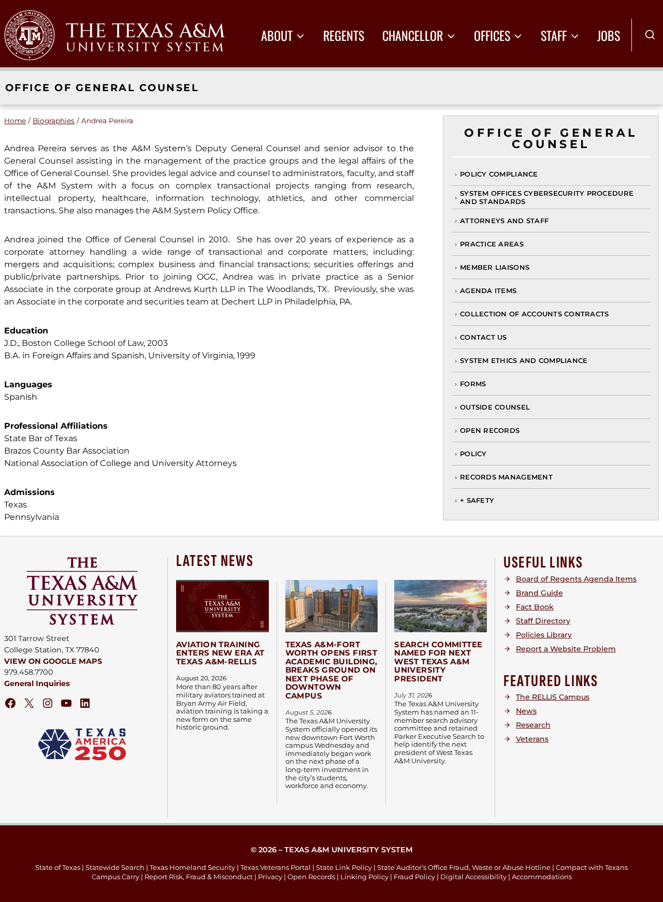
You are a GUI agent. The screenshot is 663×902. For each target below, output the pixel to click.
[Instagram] (47, 703)
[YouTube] (66, 703)
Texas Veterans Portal (275, 867)
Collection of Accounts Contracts (534, 314)
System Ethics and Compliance (523, 360)
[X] (29, 703)
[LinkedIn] (85, 703)
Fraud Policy (414, 876)
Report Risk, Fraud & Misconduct (199, 876)
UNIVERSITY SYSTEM (145, 47)
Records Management (506, 477)
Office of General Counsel (102, 87)
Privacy (270, 876)
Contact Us (483, 337)
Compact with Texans (592, 867)
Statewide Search (115, 867)
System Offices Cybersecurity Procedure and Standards (546, 197)
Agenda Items (488, 290)
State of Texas (57, 867)
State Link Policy (344, 867)
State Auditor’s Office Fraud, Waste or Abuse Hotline (464, 867)
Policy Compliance (499, 174)
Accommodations (542, 876)
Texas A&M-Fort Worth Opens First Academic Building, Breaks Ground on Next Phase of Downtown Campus (331, 670)
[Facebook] (10, 703)
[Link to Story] (222, 606)
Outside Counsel (495, 407)
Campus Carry (115, 876)
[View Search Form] (650, 35)
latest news (215, 561)
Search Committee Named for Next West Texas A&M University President (438, 661)
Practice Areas (492, 244)
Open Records (490, 430)
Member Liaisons (494, 267)
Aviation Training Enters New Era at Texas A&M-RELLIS (220, 652)
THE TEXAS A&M (145, 31)
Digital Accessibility (473, 876)
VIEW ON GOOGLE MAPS (53, 661)
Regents (343, 35)
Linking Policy (364, 876)
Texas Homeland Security (192, 867)
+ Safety (477, 500)
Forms (473, 384)
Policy (473, 453)
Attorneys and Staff (504, 220)
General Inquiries (37, 683)
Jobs (608, 35)
